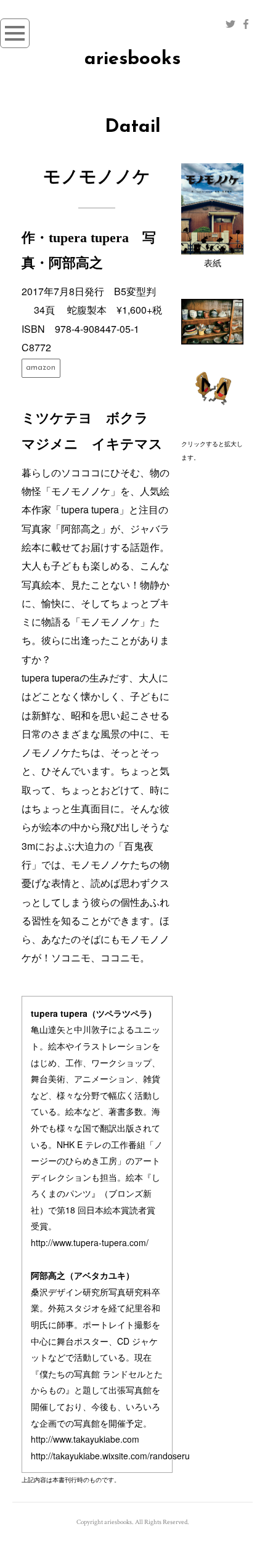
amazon (40, 368)
